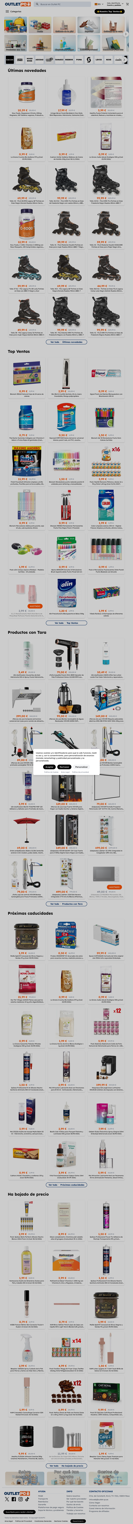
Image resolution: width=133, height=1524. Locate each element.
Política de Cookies (51, 772)
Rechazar (64, 767)
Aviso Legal (65, 772)
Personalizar (81, 767)
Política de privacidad (80, 772)
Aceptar (49, 767)
